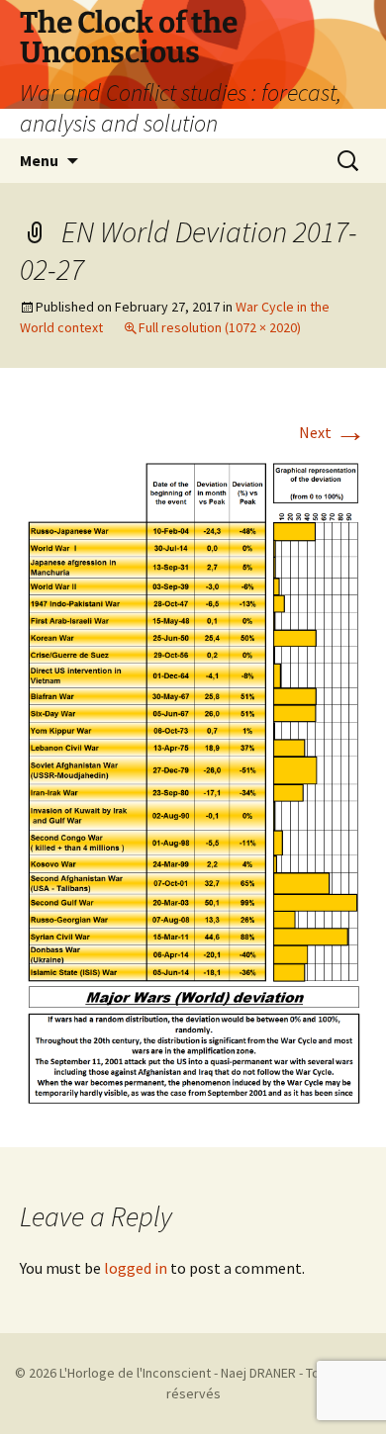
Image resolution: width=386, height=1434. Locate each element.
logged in (135, 1268)
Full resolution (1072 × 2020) (220, 327)
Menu (39, 160)
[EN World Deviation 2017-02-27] (193, 779)
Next (332, 432)
